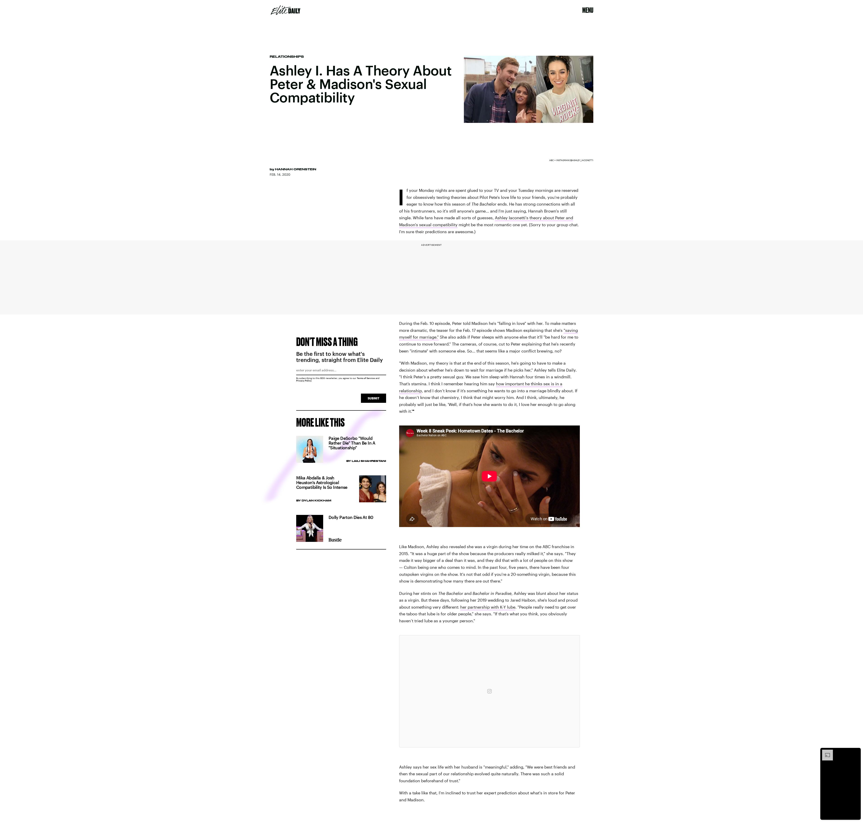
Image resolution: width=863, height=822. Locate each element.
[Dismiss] (855, 752)
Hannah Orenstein (295, 169)
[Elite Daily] (285, 10)
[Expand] (825, 752)
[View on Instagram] (489, 691)
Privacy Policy (304, 380)
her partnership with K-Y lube (487, 607)
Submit (373, 398)
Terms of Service (366, 378)
